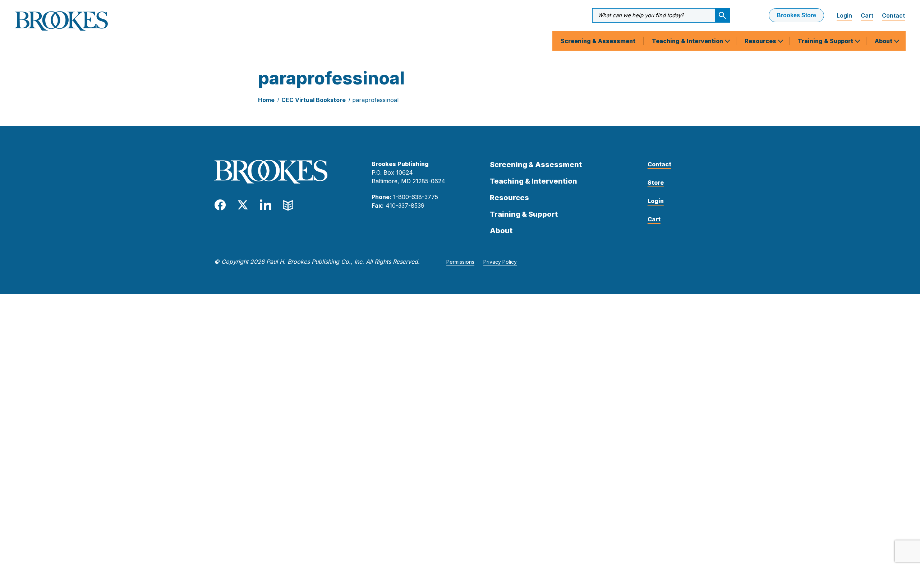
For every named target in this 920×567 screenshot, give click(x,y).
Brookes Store (796, 15)
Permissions (460, 262)
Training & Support (826, 41)
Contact (893, 15)
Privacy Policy (500, 262)
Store (656, 182)
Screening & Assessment (598, 41)
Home (266, 99)
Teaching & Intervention (688, 41)
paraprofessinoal (375, 99)
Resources (761, 41)
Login (844, 15)
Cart (867, 15)
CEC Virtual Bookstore (313, 99)
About (884, 41)
